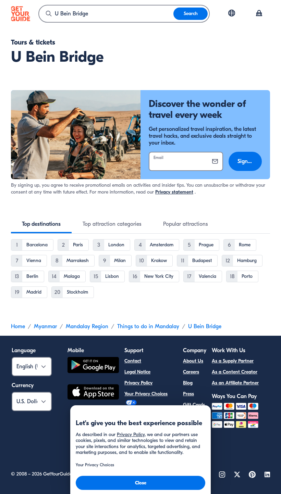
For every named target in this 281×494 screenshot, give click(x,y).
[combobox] (106, 13)
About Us (193, 361)
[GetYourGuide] (20, 13)
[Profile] (259, 14)
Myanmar (45, 326)
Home (18, 326)
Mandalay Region (87, 326)
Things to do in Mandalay (148, 326)
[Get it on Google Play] (93, 366)
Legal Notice (137, 372)
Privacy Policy (138, 383)
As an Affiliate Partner (235, 383)
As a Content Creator (234, 372)
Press (188, 394)
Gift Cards (194, 405)
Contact (132, 361)
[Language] (231, 13)
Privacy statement (174, 192)
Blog (188, 383)
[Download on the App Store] (93, 393)
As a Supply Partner (233, 361)
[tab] (41, 224)
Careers (191, 372)
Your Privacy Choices (146, 394)
